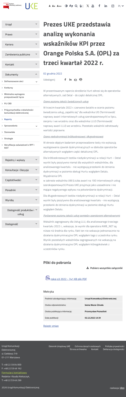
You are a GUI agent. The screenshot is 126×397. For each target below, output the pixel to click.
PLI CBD (7, 103)
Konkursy (8, 87)
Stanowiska (9, 132)
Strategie (8, 138)
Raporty (8, 119)
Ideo (122, 388)
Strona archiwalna (78, 349)
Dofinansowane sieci (13, 81)
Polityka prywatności (114, 346)
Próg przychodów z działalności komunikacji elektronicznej (18, 111)
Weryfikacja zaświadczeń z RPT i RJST (19, 146)
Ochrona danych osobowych (88, 346)
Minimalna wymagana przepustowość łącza (14, 96)
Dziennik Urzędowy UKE (59, 346)
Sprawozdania (10, 125)
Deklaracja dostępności (113, 349)
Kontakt (94, 349)
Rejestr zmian (51, 326)
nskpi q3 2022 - (69, 278)
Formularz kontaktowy (14, 372)
